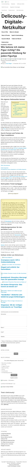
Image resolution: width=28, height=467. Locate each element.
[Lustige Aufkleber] (7, 386)
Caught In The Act (5, 366)
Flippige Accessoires (5, 445)
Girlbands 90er (4, 438)
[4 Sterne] (17, 59)
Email (2, 332)
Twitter (8, 1)
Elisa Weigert (9, 63)
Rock (5, 128)
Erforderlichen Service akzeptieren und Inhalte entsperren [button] (13, 169)
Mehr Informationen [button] (5, 165)
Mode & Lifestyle (14, 32)
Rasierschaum (12, 10)
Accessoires (18, 235)
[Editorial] (6, 404)
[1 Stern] (3, 59)
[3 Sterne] (12, 59)
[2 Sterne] (7, 59)
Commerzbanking (5, 4)
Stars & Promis (6, 35)
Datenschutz (5, 42)
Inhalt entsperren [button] (4, 167)
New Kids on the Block (6, 363)
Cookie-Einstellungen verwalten (14, 466)
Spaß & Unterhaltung (17, 35)
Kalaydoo (13, 4)
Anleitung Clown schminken (7, 443)
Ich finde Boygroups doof (7, 372)
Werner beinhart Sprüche (6, 437)
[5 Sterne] (22, 59)
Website (2, 336)
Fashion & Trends (6, 44)
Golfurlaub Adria (20, 4)
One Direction (5, 371)
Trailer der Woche (16, 38)
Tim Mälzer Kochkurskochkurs (7, 442)
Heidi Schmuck (5, 7)
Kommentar (3, 314)
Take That (4, 364)
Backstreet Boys (5, 367)
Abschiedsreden (20, 10)
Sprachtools (4, 10)
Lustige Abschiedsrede (6, 433)
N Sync (3, 369)
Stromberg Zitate (4, 435)
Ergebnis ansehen (14, 377)
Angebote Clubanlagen (15, 7)
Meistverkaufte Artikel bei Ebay (8, 440)
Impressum (11, 464)
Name (2, 327)
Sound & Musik (6, 38)
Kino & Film (5, 32)
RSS (4, 1)
